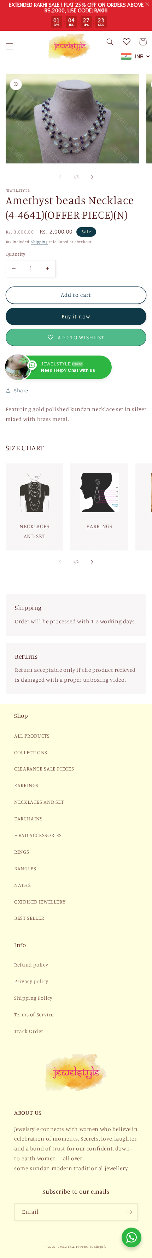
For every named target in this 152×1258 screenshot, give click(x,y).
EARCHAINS (28, 818)
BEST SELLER (29, 918)
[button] (9, 46)
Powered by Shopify (91, 1246)
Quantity (15, 254)
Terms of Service (34, 1014)
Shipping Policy (33, 998)
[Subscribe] (129, 1212)
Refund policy (31, 965)
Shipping (39, 242)
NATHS (22, 885)
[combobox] (135, 56)
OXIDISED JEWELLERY (39, 902)
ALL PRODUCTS (32, 736)
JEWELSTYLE (66, 1246)
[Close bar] (147, 4)
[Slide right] (92, 177)
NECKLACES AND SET (39, 802)
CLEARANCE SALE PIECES (44, 769)
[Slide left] (60, 177)
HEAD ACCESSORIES (38, 835)
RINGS (21, 852)
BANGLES (25, 868)
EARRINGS (26, 785)
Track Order (28, 1031)
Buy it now (76, 316)
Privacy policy (31, 981)
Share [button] (21, 390)
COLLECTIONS (30, 752)
